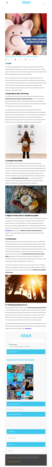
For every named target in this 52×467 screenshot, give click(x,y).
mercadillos (8, 258)
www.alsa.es (8, 230)
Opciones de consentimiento (14, 461)
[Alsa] (26, 335)
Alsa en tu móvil (13, 344)
